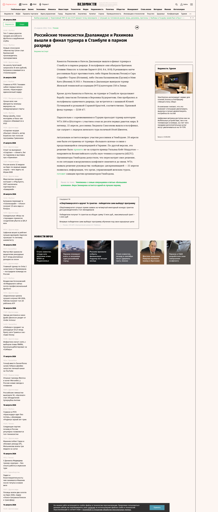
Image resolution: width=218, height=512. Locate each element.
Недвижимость (97, 9)
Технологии (75, 9)
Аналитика (82, 14)
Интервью (158, 9)
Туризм (184, 14)
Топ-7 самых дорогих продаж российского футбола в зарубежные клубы (13, 37)
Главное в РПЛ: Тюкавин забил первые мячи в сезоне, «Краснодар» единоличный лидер (14, 88)
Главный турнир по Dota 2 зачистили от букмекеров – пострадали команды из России (14, 270)
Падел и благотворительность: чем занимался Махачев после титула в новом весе (14, 480)
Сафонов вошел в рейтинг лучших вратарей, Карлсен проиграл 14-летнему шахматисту (15, 236)
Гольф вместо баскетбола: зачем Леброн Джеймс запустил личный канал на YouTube (15, 367)
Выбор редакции (41, 18)
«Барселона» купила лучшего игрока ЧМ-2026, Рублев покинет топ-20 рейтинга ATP (14, 299)
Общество (120, 9)
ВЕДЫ (18, 14)
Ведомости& (70, 14)
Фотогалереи (179, 9)
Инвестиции (63, 9)
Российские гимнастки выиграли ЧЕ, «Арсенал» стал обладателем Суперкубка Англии (14, 396)
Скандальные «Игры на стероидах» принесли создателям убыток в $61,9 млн (15, 219)
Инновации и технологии (134, 14)
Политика (110, 9)
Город (60, 14)
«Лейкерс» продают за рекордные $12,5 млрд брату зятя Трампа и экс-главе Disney (14, 331)
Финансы (52, 9)
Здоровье (161, 14)
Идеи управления (48, 14)
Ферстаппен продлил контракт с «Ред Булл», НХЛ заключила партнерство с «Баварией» (13, 184)
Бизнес (31, 9)
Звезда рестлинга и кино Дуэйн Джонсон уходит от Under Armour (14, 317)
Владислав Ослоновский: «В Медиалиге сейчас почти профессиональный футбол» (15, 285)
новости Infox (43, 236)
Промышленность (114, 14)
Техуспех (150, 14)
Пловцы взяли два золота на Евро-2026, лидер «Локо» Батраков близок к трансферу (14, 496)
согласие (91, 507)
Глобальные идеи (18, 9)
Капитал (92, 14)
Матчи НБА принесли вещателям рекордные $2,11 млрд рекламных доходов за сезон (13, 256)
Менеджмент (132, 9)
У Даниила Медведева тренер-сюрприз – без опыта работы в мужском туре (14, 464)
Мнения (168, 9)
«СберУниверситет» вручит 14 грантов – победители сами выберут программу (97, 203)
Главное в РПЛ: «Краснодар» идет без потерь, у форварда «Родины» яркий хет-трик (14, 416)
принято (79, 149)
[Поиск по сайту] (176, 4)
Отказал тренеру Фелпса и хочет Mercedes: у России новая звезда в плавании (14, 382)
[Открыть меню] (191, 4)
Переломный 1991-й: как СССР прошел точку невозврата (74, 18)
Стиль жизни (146, 9)
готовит (61, 173)
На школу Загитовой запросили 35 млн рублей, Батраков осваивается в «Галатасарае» (15, 69)
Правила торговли (30, 14)
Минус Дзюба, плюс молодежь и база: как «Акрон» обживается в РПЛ (13, 120)
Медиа (85, 9)
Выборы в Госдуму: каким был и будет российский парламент (176, 18)
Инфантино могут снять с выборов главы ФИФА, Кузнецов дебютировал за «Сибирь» (15, 346)
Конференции (173, 14)
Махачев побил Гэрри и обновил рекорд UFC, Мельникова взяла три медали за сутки (13, 445)
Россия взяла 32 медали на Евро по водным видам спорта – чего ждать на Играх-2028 (14, 168)
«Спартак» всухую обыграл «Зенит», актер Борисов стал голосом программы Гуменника (14, 134)
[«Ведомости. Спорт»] (87, 4)
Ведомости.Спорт (41, 51)
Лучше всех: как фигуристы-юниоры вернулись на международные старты (13, 105)
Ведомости (8, 14)
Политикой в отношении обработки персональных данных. (106, 510)
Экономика (41, 9)
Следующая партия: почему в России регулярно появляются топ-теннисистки (13, 430)
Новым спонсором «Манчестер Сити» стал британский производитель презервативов (13, 53)
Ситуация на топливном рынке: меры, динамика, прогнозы (124, 18)
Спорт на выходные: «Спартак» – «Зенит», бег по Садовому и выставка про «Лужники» (14, 154)
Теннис (56, 28)
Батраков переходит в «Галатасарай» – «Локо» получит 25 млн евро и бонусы (14, 205)
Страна (101, 14)
